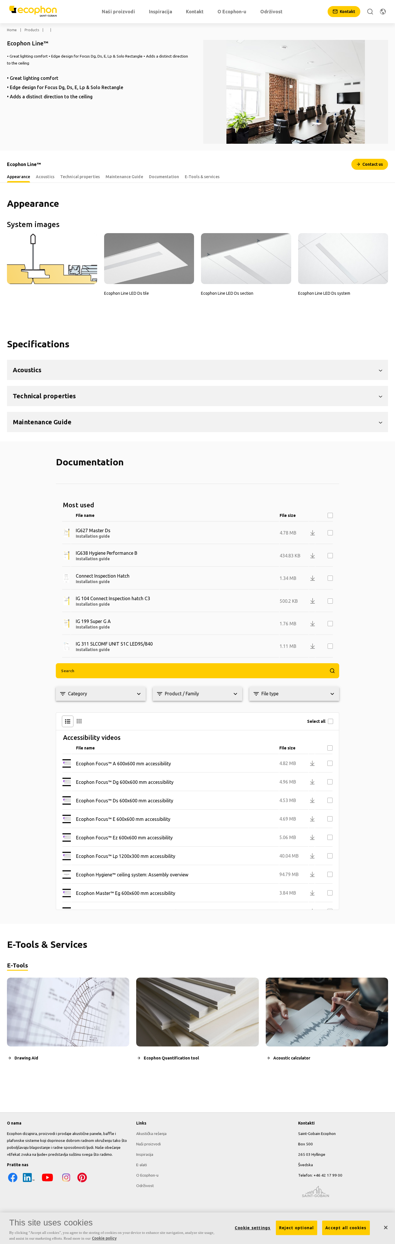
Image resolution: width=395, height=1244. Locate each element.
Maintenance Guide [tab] (124, 176)
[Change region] (383, 11)
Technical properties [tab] (80, 176)
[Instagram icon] (66, 1182)
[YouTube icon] (47, 1182)
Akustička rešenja (151, 1133)
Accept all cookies (346, 1227)
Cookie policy (104, 1238)
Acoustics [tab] (45, 176)
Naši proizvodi (148, 1144)
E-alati (141, 1164)
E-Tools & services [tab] (202, 176)
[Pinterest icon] (82, 1182)
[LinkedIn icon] (28, 1182)
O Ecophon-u (147, 1175)
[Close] (385, 1227)
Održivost (145, 1185)
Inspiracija (144, 1154)
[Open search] (370, 11)
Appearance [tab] (18, 176)
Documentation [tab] (164, 176)
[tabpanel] (197, 1024)
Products (32, 30)
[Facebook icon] (13, 1182)
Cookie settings (253, 1227)
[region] (197, 1228)
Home (12, 30)
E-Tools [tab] (17, 965)
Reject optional (296, 1227)
